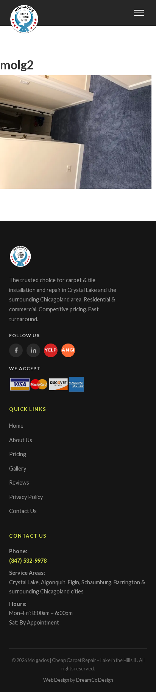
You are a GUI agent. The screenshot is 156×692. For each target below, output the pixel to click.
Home (16, 425)
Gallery (17, 468)
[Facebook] (16, 350)
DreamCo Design (94, 680)
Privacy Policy (26, 497)
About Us (20, 440)
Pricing (17, 454)
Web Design (56, 680)
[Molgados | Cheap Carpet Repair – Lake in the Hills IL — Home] (24, 19)
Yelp (51, 350)
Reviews (19, 482)
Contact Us (23, 511)
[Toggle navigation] (139, 13)
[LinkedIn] (33, 350)
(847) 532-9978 (28, 560)
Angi (68, 350)
